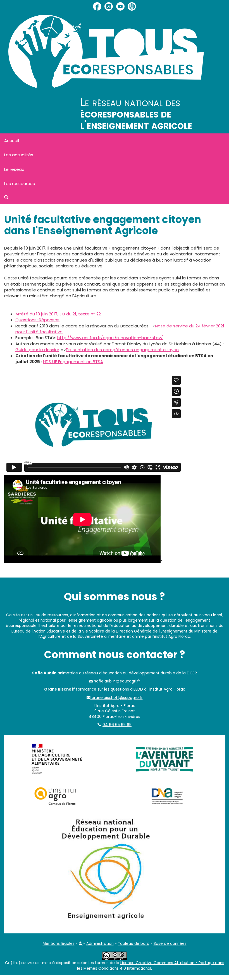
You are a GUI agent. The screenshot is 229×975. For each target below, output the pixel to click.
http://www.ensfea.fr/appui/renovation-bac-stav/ (110, 338)
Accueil (11, 140)
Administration (100, 943)
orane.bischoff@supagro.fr (116, 697)
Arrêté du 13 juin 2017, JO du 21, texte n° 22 (58, 314)
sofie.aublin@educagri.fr (116, 681)
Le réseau (14, 169)
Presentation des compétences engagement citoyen (122, 350)
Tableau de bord (133, 943)
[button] (81, 943)
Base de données (170, 943)
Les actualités (18, 155)
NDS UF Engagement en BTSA (73, 362)
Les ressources (19, 183)
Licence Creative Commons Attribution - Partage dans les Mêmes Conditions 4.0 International (150, 965)
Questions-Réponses (37, 320)
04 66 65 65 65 (117, 724)
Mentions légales (59, 943)
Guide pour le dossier (37, 350)
